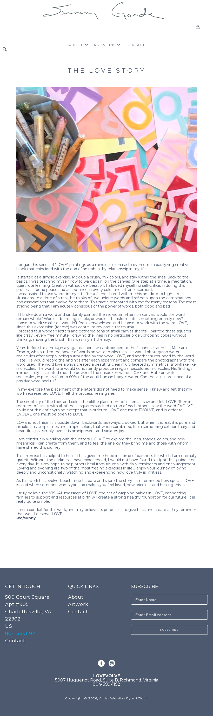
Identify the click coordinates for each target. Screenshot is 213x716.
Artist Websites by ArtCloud (123, 698)
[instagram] (111, 663)
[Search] (5, 49)
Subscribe (169, 629)
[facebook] (101, 663)
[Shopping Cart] (197, 27)
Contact (15, 641)
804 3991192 (20, 633)
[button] (78, 45)
